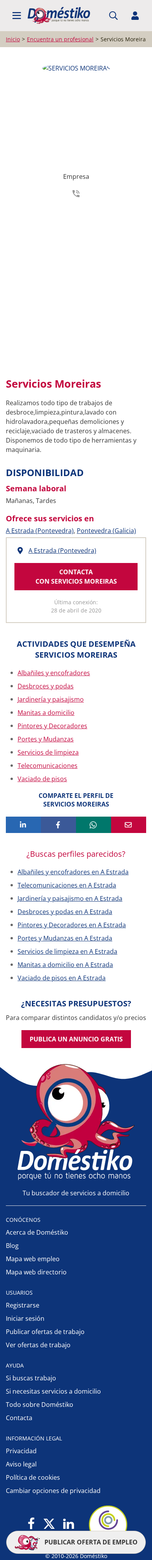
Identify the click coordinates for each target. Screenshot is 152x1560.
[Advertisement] (76, 285)
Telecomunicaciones (48, 765)
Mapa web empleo (33, 1259)
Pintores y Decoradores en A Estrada (72, 925)
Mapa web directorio (36, 1272)
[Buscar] (113, 15)
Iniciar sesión (25, 1318)
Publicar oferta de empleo (90, 1542)
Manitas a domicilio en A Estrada (65, 964)
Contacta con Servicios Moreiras (76, 577)
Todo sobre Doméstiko (39, 1404)
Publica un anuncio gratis (76, 1039)
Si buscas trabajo (31, 1378)
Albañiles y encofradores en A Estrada (73, 872)
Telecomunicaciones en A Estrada (67, 885)
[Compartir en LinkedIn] (23, 825)
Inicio (13, 39)
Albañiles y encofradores (54, 673)
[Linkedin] (68, 1524)
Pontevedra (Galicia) (106, 530)
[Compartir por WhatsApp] (93, 825)
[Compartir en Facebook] (58, 825)
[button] (17, 15)
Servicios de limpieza (48, 752)
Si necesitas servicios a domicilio (53, 1391)
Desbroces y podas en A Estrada (65, 911)
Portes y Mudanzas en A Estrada (65, 938)
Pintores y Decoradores (52, 726)
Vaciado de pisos (42, 779)
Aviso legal (21, 1464)
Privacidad (21, 1451)
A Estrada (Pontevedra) (40, 530)
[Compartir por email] (128, 825)
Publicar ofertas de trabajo (45, 1331)
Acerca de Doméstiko (37, 1232)
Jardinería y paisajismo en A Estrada (70, 898)
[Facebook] (31, 1524)
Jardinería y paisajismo (51, 699)
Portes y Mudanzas (46, 739)
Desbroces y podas (46, 686)
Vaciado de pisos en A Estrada (62, 978)
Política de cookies (33, 1477)
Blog (12, 1245)
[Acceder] (135, 15)
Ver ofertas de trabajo (38, 1345)
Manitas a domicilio (46, 712)
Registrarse (22, 1305)
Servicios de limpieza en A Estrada (67, 951)
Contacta (19, 1418)
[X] (49, 1524)
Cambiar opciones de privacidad (53, 1490)
